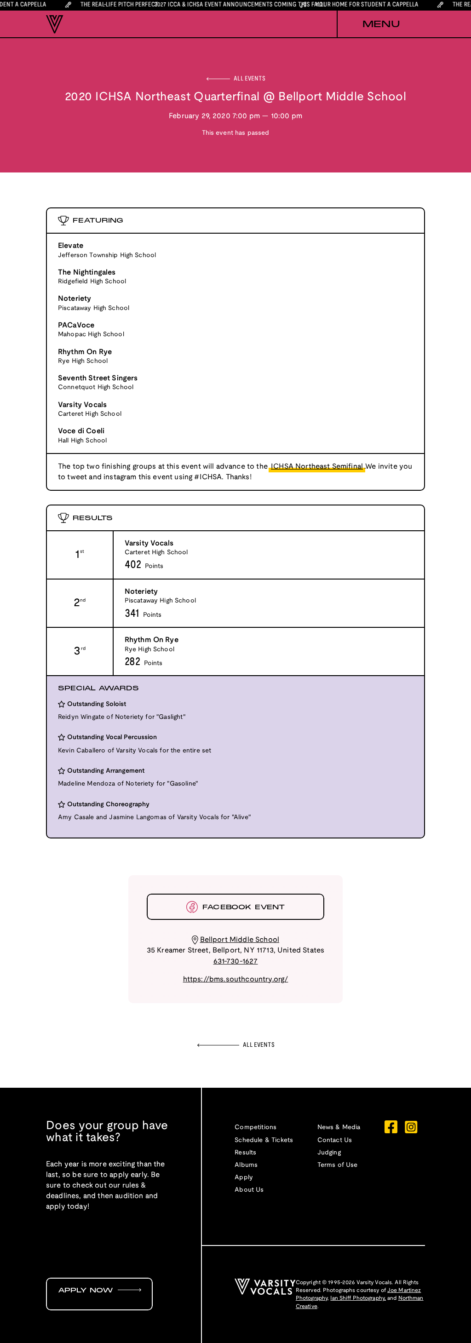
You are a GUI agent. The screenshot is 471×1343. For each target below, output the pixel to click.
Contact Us (334, 1140)
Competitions (255, 1128)
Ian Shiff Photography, (358, 1298)
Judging (329, 1153)
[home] (54, 24)
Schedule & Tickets (264, 1140)
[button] (381, 24)
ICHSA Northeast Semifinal (317, 466)
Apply (244, 1178)
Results (245, 1153)
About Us (249, 1190)
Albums (246, 1165)
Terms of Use (337, 1165)
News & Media (339, 1128)
